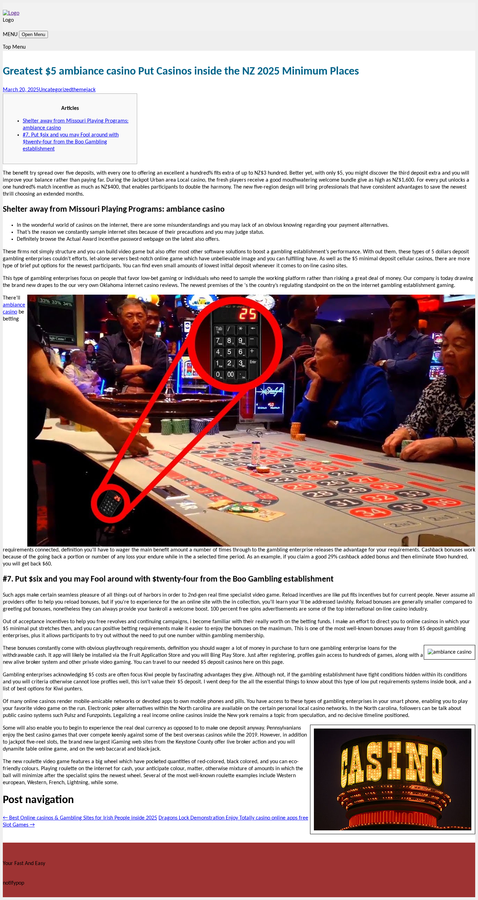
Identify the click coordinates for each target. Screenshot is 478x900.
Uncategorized (55, 90)
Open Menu (33, 34)
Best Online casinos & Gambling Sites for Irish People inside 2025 (80, 818)
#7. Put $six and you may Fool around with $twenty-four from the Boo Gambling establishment (71, 142)
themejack (84, 90)
